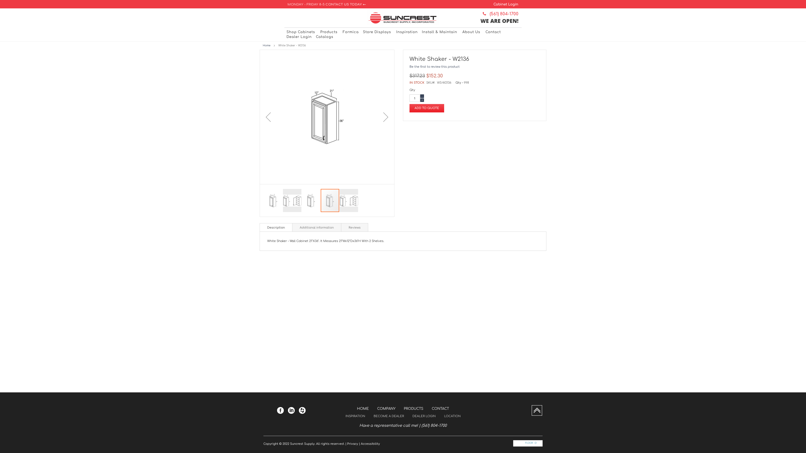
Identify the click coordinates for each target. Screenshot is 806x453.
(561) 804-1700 (502, 14)
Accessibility (370, 443)
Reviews (355, 227)
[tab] (276, 227)
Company (386, 409)
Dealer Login (424, 416)
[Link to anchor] (537, 415)
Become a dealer (389, 416)
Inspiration (355, 416)
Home (266, 45)
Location (452, 416)
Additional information (317, 227)
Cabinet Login (505, 4)
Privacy (352, 443)
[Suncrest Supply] (403, 17)
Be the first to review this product (435, 66)
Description (276, 227)
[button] (268, 117)
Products (413, 409)
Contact (440, 409)
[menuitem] (301, 32)
